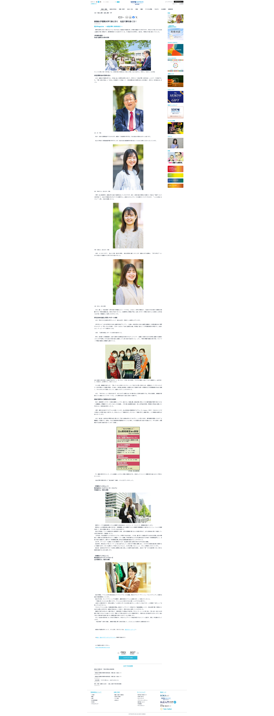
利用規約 (140, 703)
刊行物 (92, 702)
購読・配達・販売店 (119, 694)
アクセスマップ (94, 703)
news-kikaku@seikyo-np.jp (102, 647)
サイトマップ (141, 698)
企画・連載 (106, 12)
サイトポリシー (141, 705)
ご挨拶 (92, 694)
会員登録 (181, 3)
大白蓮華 (163, 9)
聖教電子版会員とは (179, 1)
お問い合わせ (141, 696)
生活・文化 (130, 9)
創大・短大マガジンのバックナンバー (106, 637)
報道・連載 (104, 9)
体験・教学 (122, 9)
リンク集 (117, 698)
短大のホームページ (130, 629)
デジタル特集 (148, 9)
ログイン (175, 3)
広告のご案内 (118, 696)
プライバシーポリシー (143, 700)
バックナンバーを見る (128, 657)
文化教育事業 (94, 700)
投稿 (137, 9)
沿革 (92, 698)
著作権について (141, 702)
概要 (92, 696)
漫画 (141, 9)
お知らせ (117, 700)
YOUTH (156, 9)
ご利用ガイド (94, 3)
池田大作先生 (113, 9)
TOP (95, 12)
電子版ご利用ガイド (142, 694)
